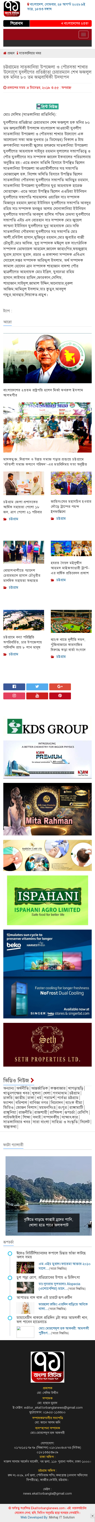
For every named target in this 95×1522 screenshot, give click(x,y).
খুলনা (36, 1093)
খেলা (47, 1093)
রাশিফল (56, 1112)
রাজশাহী (40, 1112)
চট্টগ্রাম (74, 1093)
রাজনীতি (25, 1112)
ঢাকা (30, 1097)
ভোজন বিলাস (26, 1107)
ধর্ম (39, 1097)
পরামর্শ (49, 1097)
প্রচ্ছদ (11, 53)
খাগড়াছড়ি (75, 1088)
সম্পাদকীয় (51, 1117)
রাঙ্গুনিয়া (9, 1112)
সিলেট (85, 1121)
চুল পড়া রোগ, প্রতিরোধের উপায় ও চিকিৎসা (48, 1277)
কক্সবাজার (58, 1088)
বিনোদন (57, 1102)
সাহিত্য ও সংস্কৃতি (65, 1121)
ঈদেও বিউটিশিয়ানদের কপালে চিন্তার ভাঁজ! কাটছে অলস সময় (51, 1255)
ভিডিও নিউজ (16, 1080)
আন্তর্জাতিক (39, 1088)
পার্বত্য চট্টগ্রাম (67, 1097)
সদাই (37, 1117)
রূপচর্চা (70, 1112)
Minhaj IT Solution (62, 1517)
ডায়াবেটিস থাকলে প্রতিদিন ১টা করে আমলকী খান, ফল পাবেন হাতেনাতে (52, 1319)
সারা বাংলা (41, 1121)
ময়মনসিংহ (47, 1107)
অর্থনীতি (22, 1088)
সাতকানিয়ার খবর (29, 53)
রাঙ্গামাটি (76, 1107)
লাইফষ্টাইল (11, 1117)
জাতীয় (20, 1097)
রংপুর (62, 1107)
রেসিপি (82, 1112)
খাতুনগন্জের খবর (16, 1093)
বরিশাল (21, 1102)
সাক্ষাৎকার (70, 1117)
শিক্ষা (26, 1117)
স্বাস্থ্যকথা (10, 1126)
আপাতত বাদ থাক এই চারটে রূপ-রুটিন (44, 1297)
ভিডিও (8, 1107)
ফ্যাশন (8, 1102)
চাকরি (8, 1097)
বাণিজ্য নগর (39, 1102)
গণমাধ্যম (60, 1093)
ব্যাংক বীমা (73, 1102)
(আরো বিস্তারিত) (58, 1269)
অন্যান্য (8, 1088)
